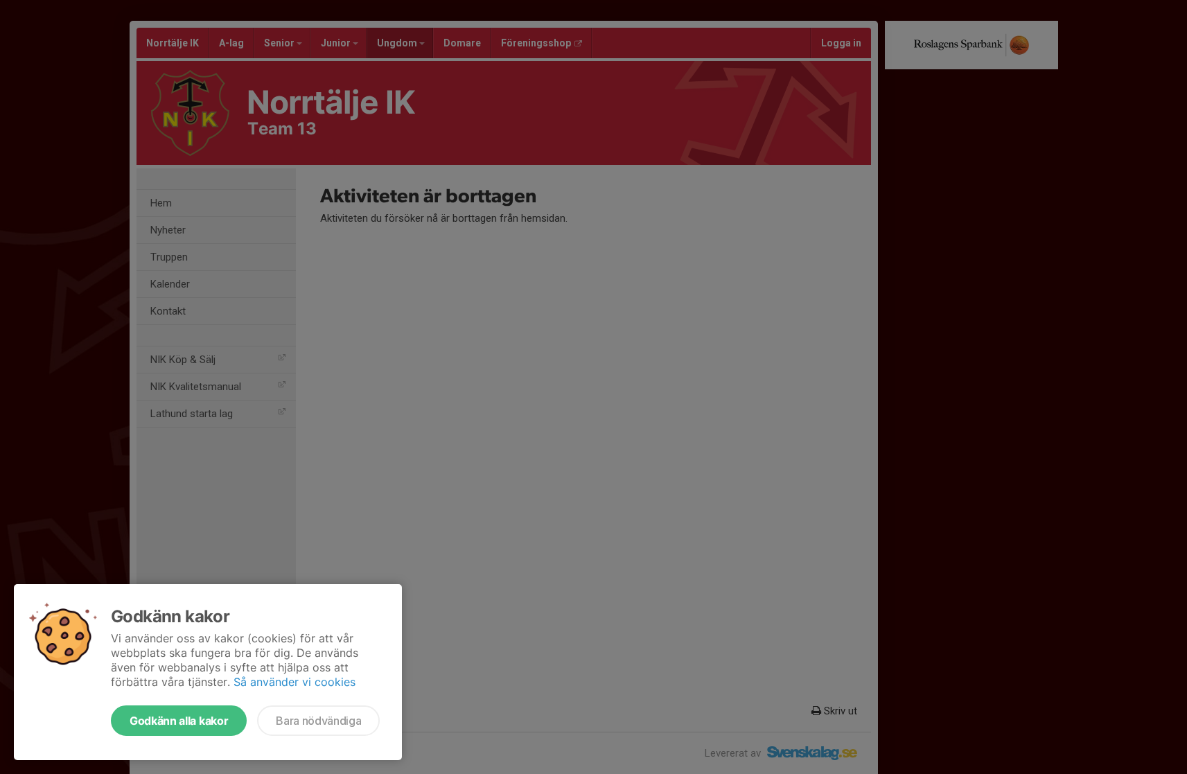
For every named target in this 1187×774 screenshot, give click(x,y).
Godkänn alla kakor (179, 721)
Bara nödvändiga (318, 721)
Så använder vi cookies (294, 682)
